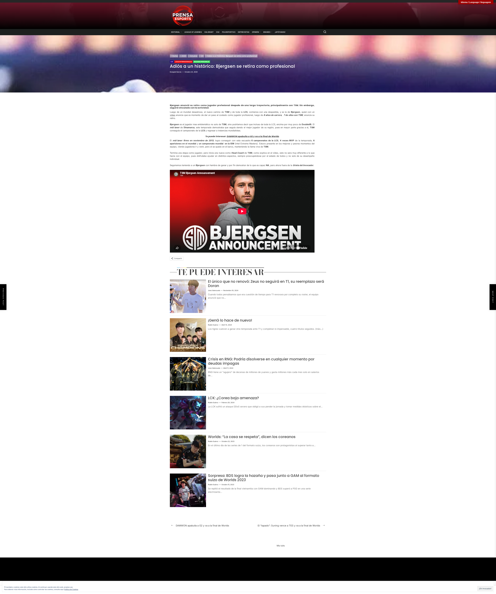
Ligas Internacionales (183, 61)
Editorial (175, 32)
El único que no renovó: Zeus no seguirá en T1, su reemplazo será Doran (266, 283)
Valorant (209, 32)
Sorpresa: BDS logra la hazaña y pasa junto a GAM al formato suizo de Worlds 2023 (263, 478)
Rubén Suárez (213, 325)
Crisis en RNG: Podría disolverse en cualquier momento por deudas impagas (261, 361)
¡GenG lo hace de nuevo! (230, 320)
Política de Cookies (71, 589)
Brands (266, 32)
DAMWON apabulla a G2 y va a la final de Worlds (253, 136)
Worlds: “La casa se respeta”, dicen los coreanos (252, 436)
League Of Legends (193, 32)
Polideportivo (228, 32)
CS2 (217, 32)
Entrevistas (243, 32)
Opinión (255, 32)
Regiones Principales (201, 61)
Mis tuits (281, 545)
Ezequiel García (175, 72)
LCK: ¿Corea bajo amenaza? (233, 398)
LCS (172, 61)
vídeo (172, 115)
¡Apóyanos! (280, 32)
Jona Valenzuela (214, 290)
